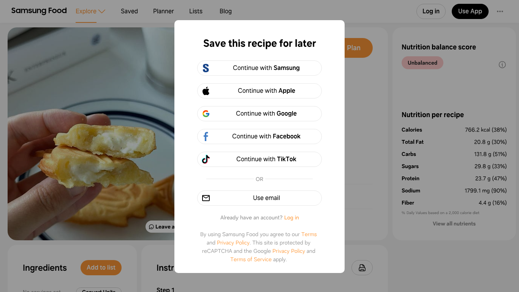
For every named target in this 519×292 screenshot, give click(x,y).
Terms (309, 234)
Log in (291, 217)
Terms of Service (251, 259)
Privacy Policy (233, 242)
